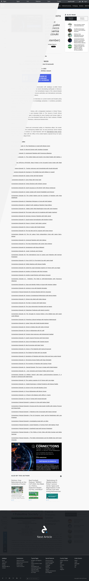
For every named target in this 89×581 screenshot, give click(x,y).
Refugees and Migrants (36, 560)
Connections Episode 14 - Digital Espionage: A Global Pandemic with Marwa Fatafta (34, 384)
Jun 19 (30, 500)
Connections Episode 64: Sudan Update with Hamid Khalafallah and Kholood (32, 192)
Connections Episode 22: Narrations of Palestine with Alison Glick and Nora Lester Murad (36, 356)
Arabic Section (78, 558)
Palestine (38, 1)
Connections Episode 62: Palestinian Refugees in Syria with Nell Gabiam (31, 201)
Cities (32, 562)
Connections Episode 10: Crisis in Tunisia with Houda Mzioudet (28, 398)
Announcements (49, 560)
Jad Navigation (49, 572)
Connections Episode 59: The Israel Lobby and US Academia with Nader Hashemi (34, 212)
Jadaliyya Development (51, 571)
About (3, 560)
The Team (4, 562)
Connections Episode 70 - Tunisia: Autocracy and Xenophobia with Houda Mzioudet (34, 168)
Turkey (59, 1)
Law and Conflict (35, 569)
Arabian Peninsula (64, 560)
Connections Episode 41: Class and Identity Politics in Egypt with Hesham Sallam (34, 284)
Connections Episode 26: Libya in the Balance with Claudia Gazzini (30, 341)
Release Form (20, 563)
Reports (47, 569)
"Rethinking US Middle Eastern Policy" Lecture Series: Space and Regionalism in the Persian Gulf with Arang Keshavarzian (53, 485)
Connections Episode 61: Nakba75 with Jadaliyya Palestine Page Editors (31, 205)
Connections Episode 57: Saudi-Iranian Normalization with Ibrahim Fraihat (31, 219)
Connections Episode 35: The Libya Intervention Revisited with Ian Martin (31, 306)
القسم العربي (71, 1)
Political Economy (66, 5)
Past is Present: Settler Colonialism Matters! (79, 25)
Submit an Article (20, 560)
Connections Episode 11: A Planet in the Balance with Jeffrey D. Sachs (31, 395)
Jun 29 (12, 500)
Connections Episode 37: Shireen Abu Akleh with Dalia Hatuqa (28, 299)
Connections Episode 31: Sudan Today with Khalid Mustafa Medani (30, 323)
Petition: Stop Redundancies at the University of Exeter (18, 482)
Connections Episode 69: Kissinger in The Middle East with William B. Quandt (32, 172)
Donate (3, 565)
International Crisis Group (54, 131)
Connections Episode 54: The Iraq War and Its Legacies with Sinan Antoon (32, 230)
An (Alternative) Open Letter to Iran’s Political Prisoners (79, 30)
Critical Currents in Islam (36, 563)
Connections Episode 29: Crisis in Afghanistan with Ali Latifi (27, 330)
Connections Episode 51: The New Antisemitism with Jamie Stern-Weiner (31, 243)
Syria (49, 1)
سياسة (76, 560)
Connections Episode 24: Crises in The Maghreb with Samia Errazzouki (31, 349)
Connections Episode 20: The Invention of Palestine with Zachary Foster (31, 363)
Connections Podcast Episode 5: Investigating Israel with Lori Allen (29, 421)
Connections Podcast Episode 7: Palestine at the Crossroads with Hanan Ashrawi (34, 411)
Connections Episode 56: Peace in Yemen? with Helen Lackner (28, 223)
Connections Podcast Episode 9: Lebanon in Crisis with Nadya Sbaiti (30, 402)
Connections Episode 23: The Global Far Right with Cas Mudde (29, 352)
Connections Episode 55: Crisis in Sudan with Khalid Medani (28, 227)
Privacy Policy (20, 565)
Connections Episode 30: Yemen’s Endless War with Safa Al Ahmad (30, 327)
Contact (4, 568)
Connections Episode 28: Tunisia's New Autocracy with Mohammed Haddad (32, 334)
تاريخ (75, 565)
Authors (4, 563)
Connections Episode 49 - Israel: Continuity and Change (27, 251)
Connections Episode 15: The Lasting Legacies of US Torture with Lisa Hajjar (32, 380)
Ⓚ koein (85, 578)
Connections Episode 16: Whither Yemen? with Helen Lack (28, 374)
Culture (32, 565)
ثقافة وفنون (77, 563)
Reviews (81, 5)
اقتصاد (76, 562)
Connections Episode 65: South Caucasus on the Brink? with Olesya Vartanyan (33, 188)
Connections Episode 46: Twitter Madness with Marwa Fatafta (28, 264)
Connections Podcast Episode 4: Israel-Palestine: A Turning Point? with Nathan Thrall (35, 425)
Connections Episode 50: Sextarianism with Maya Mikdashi (27, 247)
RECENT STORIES (82, 18)
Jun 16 (47, 500)
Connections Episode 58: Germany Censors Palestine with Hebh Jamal (31, 216)
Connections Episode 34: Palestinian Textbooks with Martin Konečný (30, 310)
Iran (28, 1)
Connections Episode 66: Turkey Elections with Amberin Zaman (29, 183)
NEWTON (48, 568)
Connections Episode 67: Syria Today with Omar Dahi (26, 179)
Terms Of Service (20, 566)
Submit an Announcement (22, 562)
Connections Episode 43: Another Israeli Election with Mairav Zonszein (31, 275)
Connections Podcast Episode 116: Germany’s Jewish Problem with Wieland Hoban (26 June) (79, 40)
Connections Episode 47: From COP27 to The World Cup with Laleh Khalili (32, 260)
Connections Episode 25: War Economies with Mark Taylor (27, 345)
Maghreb (62, 569)
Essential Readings (50, 562)
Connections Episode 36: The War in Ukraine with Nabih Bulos (28, 303)
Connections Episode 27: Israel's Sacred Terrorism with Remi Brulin (30, 338)
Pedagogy (75, 5)
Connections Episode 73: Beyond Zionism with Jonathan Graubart (29, 149)
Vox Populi (33, 572)
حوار (75, 566)
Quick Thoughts (49, 563)
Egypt (18, 1)
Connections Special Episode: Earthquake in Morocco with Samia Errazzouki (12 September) (53, 28)
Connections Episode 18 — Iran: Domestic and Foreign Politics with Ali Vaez (32, 371)
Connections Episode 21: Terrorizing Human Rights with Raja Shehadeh (31, 360)
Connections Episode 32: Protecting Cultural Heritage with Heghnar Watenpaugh (33, 319)
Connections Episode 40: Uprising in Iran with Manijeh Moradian (29, 288)
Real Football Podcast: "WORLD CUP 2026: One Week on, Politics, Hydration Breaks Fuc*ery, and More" (36, 485)
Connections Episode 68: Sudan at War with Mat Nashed (27, 175)
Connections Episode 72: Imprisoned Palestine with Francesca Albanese (31, 153)
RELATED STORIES (70, 18)
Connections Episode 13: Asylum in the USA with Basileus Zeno (29, 387)
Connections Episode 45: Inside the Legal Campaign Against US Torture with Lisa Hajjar (35, 268)
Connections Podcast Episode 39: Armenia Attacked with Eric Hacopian (31, 292)
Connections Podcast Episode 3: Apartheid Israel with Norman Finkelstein (31, 428)
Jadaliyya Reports (51, 44)
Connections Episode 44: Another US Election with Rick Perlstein (29, 271)
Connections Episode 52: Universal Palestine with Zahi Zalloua (28, 240)
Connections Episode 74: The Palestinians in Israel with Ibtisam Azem (30, 146)
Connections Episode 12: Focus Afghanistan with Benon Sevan (28, 391)
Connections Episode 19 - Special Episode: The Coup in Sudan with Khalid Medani (34, 367)
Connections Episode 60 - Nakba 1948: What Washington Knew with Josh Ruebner (34, 208)
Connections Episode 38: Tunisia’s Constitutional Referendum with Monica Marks (33, 295)
